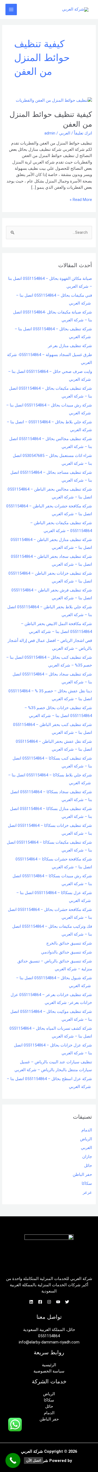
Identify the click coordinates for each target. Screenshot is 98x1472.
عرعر (87, 1192)
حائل (88, 1165)
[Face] (40, 1302)
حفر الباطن (82, 1174)
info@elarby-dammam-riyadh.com (49, 1342)
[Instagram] (49, 1302)
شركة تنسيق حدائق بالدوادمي (66, 952)
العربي (64, 133)
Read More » (81, 199)
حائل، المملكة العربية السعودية (49, 1329)
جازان (87, 1156)
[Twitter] (67, 1302)
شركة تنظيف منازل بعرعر (70, 345)
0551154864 (49, 1335)
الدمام (86, 1130)
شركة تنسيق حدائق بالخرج (69, 943)
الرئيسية (49, 1364)
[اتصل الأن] (12, 1460)
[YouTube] (58, 1302)
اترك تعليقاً (83, 133)
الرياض (86, 1139)
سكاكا (87, 1183)
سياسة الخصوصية (49, 1371)
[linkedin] (31, 1302)
